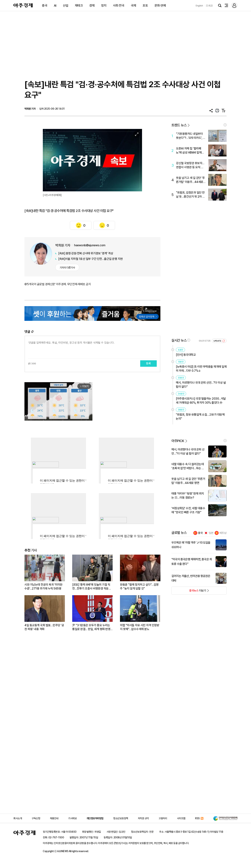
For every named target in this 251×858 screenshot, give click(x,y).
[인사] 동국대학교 (186, 354)
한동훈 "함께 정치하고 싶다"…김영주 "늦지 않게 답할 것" (139, 586)
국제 (133, 5)
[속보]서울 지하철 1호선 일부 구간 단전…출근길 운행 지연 (90, 259)
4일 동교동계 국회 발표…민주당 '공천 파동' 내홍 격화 (44, 627)
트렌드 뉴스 (179, 125)
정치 (103, 5)
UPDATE (218, 341)
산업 (65, 5)
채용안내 (54, 818)
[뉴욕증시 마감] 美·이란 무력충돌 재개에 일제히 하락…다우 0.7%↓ (201, 368)
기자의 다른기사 (67, 267)
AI (55, 5)
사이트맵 (181, 818)
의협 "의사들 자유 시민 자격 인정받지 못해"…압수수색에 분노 (139, 627)
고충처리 (163, 818)
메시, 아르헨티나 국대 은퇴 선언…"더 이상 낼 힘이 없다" (201, 384)
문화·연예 (160, 5)
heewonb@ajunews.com (89, 245)
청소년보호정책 (120, 818)
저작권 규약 (143, 818)
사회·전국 (118, 5)
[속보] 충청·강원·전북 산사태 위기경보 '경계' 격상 (85, 253)
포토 (145, 5)
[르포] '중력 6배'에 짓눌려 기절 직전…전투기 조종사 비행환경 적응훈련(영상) (91, 586)
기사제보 (72, 818)
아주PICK (177, 441)
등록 (148, 363)
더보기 (189, 591)
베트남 (223, 533)
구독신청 (36, 818)
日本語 (209, 5)
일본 (211, 533)
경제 (92, 5)
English (199, 5)
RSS (197, 818)
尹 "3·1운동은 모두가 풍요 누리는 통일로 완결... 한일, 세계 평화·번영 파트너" (91, 627)
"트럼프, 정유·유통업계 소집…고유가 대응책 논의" (200, 416)
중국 (44, 5)
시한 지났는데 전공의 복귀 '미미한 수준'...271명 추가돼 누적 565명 (43, 586)
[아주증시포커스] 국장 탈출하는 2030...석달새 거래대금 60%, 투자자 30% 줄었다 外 (201, 400)
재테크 (79, 5)
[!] (225, 124)
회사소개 (17, 818)
